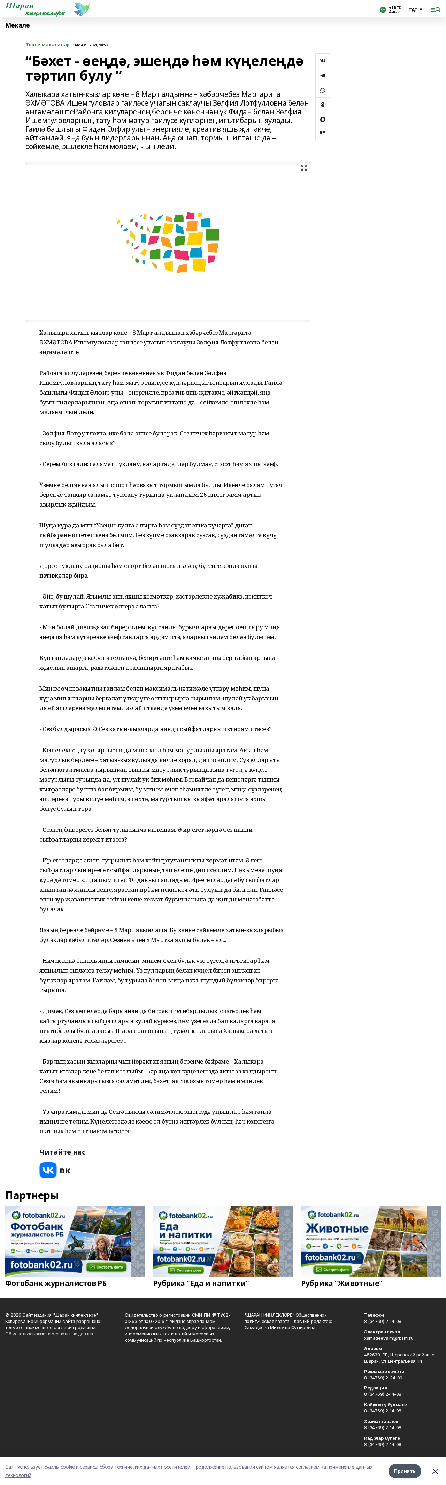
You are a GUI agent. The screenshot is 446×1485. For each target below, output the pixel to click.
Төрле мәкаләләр (47, 45)
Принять (405, 1471)
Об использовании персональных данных (49, 1333)
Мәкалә (17, 25)
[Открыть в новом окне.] (55, 1170)
